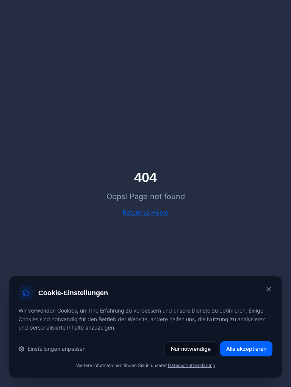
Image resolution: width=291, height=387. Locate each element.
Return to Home (145, 212)
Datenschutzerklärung (191, 365)
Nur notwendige (191, 348)
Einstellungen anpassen (57, 348)
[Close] (268, 289)
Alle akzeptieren (246, 348)
